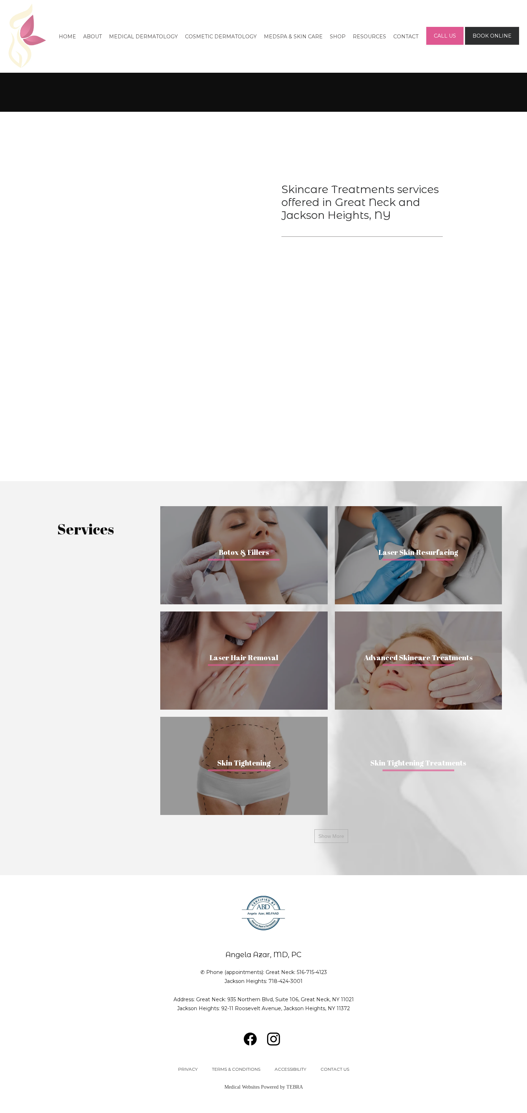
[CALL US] (445, 44)
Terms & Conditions (236, 1069)
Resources (369, 36)
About (92, 36)
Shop (338, 36)
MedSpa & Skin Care (293, 36)
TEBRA (294, 1087)
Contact (405, 36)
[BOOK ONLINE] (492, 44)
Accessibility (290, 1069)
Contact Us (335, 1069)
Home (67, 36)
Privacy (188, 1069)
